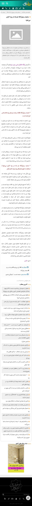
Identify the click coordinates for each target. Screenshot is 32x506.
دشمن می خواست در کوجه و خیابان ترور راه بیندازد (15, 405)
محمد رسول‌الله (24, 270)
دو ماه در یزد (9, 267)
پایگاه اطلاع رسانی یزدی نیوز (17, 64)
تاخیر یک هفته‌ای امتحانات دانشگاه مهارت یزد (17, 401)
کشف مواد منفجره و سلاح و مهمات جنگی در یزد (16, 314)
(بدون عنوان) (25, 341)
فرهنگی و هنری (9, 274)
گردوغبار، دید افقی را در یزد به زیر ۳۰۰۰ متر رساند (16, 325)
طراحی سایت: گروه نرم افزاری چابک (16, 503)
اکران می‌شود (17, 267)
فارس (25, 260)
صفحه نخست (17, 274)
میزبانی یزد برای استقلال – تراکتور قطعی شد (17, 352)
